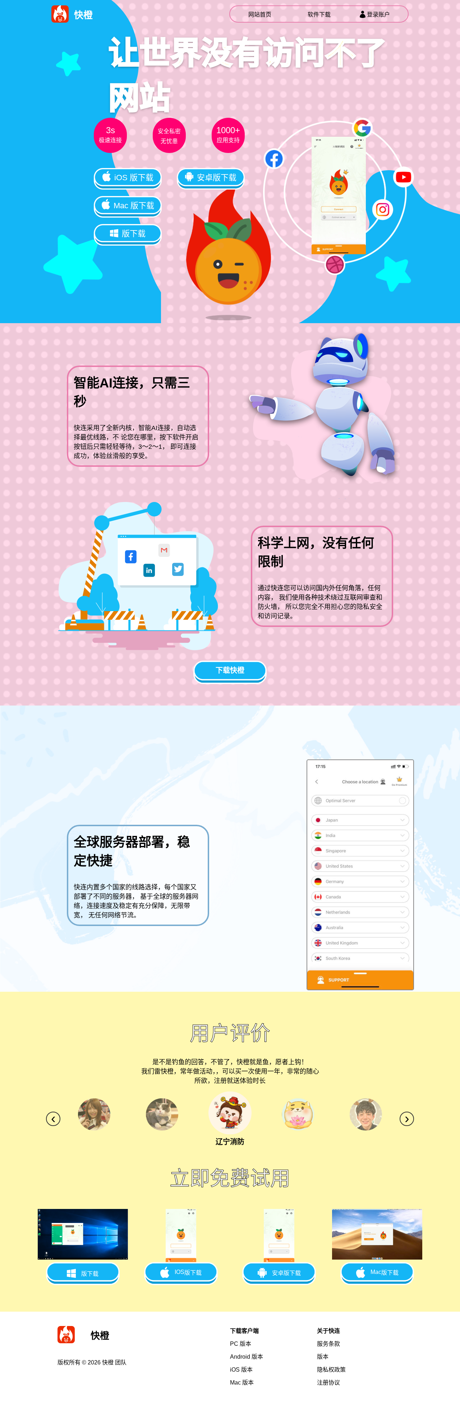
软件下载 (319, 14)
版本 (240, 1344)
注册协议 (328, 1383)
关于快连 (328, 1331)
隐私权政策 (331, 1370)
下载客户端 (244, 1331)
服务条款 (328, 1344)
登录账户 (378, 14)
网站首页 (259, 14)
